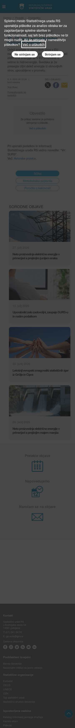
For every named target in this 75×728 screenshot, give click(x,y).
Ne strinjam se (25, 54)
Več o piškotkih (33, 44)
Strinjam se (53, 54)
